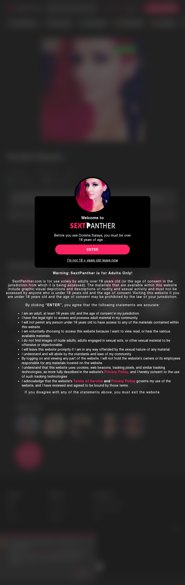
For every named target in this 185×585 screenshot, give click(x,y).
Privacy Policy (123, 381)
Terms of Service (88, 381)
